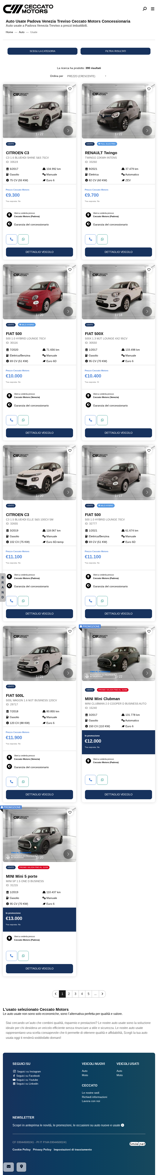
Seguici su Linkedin (27, 1083)
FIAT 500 (26, 338)
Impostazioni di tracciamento (73, 1149)
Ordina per (56, 76)
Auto (21, 32)
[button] (146, 9)
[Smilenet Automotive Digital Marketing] (137, 1143)
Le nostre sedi (90, 1092)
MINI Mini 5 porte (25, 880)
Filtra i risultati (115, 51)
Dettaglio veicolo (40, 252)
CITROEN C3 (27, 157)
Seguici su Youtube (27, 1079)
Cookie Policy (22, 1149)
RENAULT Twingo (101, 157)
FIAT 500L (31, 699)
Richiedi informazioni (94, 1097)
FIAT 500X (106, 338)
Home (9, 32)
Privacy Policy (42, 1149)
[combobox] (87, 76)
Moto (85, 1075)
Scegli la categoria (42, 51)
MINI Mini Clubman (115, 703)
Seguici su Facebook (28, 1075)
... (95, 994)
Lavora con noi (91, 1101)
